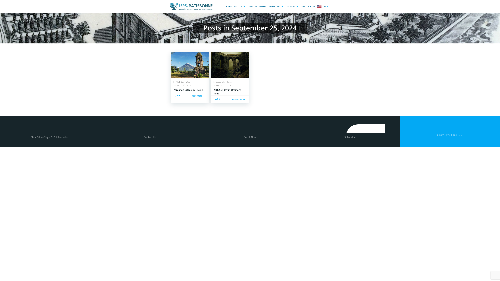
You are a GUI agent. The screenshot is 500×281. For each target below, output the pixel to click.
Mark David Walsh (183, 82)
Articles (252, 6)
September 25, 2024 (181, 85)
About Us (238, 6)
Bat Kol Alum (308, 6)
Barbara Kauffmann (224, 82)
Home (229, 6)
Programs (291, 6)
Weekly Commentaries (270, 6)
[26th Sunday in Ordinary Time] (230, 65)
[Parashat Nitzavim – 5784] (190, 65)
